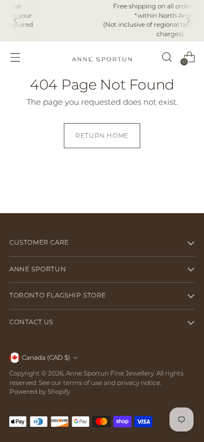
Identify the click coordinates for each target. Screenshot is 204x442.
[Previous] (15, 20)
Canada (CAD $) (46, 357)
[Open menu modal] (15, 57)
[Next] (188, 20)
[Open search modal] (166, 57)
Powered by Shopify (39, 391)
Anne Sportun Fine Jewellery (110, 373)
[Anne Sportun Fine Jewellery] (102, 57)
